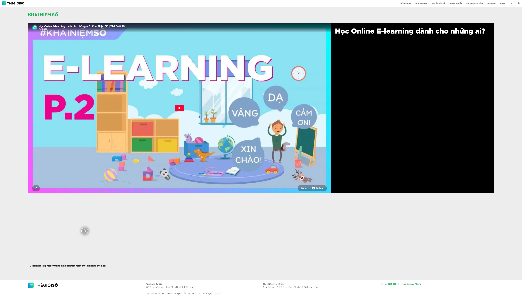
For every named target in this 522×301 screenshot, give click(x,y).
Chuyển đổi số (438, 3)
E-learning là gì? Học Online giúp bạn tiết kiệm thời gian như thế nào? (67, 266)
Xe (510, 3)
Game (502, 3)
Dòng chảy (405, 3)
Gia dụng (491, 3)
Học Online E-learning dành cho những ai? (410, 31)
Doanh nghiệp (455, 3)
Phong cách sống (475, 3)
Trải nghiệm (421, 3)
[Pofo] (13, 3)
